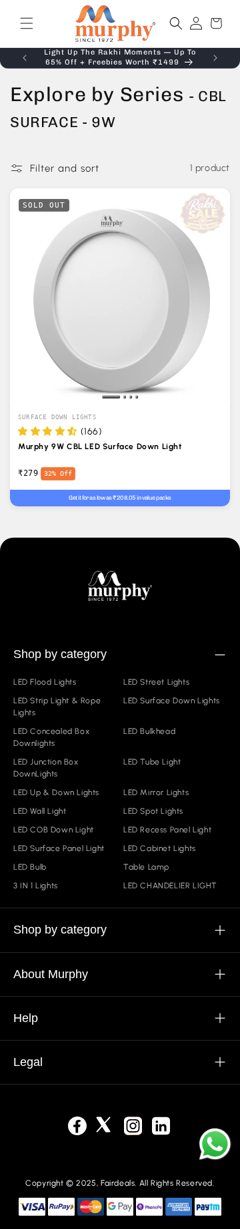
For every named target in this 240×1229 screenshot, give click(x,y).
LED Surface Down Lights (171, 700)
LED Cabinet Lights (159, 848)
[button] (26, 23)
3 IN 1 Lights (35, 885)
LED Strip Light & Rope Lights (57, 706)
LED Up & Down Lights (56, 792)
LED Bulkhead (149, 731)
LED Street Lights (156, 682)
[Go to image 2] (125, 397)
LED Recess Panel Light (167, 829)
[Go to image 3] (131, 397)
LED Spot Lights (153, 811)
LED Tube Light (152, 762)
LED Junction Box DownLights (46, 768)
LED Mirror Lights (156, 792)
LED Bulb (30, 867)
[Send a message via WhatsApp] (215, 1144)
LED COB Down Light (53, 829)
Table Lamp (146, 867)
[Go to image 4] (137, 397)
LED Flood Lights (45, 682)
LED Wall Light (39, 811)
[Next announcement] (215, 58)
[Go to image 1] (111, 397)
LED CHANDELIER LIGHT (170, 885)
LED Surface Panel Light (59, 848)
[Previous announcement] (24, 58)
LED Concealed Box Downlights (51, 737)
